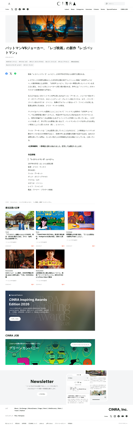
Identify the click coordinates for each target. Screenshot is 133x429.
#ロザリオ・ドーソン (11, 61)
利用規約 (70, 423)
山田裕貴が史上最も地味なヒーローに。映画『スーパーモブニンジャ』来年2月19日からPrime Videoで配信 (49, 275)
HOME (7, 202)
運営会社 (17, 423)
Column (96, 9)
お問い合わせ (49, 423)
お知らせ (41, 423)
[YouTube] (24, 9)
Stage (40, 408)
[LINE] (28, 9)
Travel (16, 410)
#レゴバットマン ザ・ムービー (13, 65)
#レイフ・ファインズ (51, 61)
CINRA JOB (124, 9)
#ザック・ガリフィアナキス (36, 61)
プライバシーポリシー (60, 423)
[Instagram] (16, 9)
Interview (89, 9)
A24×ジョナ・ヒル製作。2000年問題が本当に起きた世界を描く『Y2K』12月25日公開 (19, 275)
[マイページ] (9, 4)
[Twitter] (12, 9)
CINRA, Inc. (118, 409)
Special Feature (112, 9)
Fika (15, 415)
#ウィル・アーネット (63, 61)
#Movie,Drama (75, 61)
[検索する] (106, 3)
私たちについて (9, 423)
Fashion (22, 410)
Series (103, 9)
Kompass (21, 415)
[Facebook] (20, 9)
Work (59, 408)
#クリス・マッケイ (28, 65)
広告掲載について (32, 423)
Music (16, 408)
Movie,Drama (13, 202)
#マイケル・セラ (23, 61)
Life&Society (52, 408)
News (72, 9)
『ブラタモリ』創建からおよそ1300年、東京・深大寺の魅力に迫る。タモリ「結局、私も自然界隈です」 (19, 236)
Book (45, 408)
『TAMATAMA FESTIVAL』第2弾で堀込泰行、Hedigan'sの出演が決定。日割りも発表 (50, 236)
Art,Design (23, 408)
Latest (67, 9)
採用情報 (24, 423)
